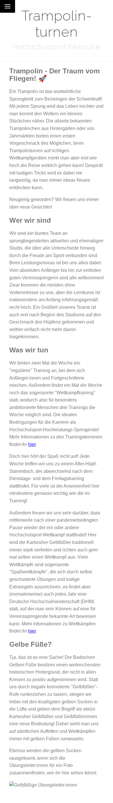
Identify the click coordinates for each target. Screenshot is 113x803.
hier (32, 444)
